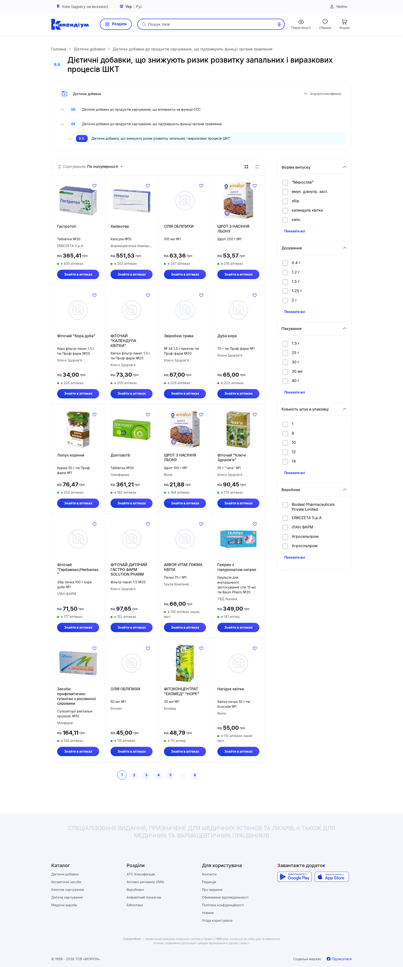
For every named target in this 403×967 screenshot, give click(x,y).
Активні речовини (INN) (145, 882)
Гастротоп (66, 226)
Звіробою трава (178, 335)
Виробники (135, 890)
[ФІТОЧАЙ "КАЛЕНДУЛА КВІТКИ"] (132, 310)
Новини (208, 913)
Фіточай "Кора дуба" (76, 335)
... (182, 775)
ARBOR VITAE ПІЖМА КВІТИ (183, 567)
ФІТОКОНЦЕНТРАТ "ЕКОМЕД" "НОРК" (181, 691)
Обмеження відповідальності (225, 897)
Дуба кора (227, 335)
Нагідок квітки (230, 689)
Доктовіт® (120, 455)
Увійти (341, 6)
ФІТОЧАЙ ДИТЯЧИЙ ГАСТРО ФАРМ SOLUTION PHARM (129, 569)
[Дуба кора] (238, 310)
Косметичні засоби (66, 882)
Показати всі (294, 231)
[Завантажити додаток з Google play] (294, 877)
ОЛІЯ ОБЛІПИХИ (179, 226)
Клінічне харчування (67, 890)
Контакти (209, 874)
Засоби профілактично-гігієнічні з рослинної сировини (76, 696)
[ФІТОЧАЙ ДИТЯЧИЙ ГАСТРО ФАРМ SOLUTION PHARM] (132, 539)
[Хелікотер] (132, 200)
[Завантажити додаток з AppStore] (332, 877)
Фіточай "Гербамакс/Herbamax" (78, 569)
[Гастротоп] (78, 200)
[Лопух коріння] (78, 429)
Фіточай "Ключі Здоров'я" (231, 457)
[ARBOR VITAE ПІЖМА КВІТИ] (185, 539)
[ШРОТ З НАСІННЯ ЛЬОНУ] (238, 200)
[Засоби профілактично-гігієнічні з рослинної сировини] (78, 663)
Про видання (212, 890)
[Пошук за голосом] (279, 24)
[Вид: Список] (256, 166)
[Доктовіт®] (132, 429)
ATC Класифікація (141, 874)
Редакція (209, 882)
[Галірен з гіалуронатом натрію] (238, 539)
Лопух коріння (70, 455)
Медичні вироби (64, 905)
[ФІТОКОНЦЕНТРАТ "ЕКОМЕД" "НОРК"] (185, 663)
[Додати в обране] (94, 185)
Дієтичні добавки (65, 874)
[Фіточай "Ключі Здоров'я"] (238, 429)
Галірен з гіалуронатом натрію (236, 567)
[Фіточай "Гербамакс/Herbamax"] (78, 539)
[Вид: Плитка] (246, 166)
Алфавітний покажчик (144, 897)
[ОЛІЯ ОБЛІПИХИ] (185, 200)
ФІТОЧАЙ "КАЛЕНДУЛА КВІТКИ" (123, 340)
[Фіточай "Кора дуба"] (78, 310)
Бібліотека (135, 905)
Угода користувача (217, 920)
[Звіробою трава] (185, 310)
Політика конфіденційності (223, 905)
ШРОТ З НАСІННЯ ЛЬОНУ (233, 229)
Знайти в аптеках (78, 274)
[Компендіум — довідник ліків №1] (70, 24)
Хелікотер (120, 226)
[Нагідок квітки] (238, 663)
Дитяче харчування (67, 897)
